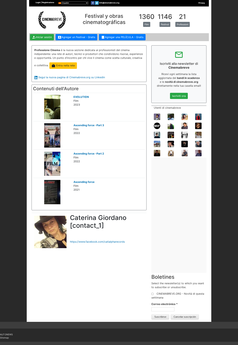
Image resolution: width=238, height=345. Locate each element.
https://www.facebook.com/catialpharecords (97, 241)
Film (147, 24)
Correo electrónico (164, 304)
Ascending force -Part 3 (89, 125)
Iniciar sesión (42, 37)
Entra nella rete (63, 66)
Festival (165, 24)
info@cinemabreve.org (109, 3)
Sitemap (4, 337)
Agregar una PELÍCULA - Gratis (122, 37)
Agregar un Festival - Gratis (76, 37)
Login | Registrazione (45, 2)
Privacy (201, 3)
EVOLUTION (81, 96)
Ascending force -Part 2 (89, 153)
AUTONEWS (6, 334)
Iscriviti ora (179, 96)
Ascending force (84, 182)
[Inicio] (51, 19)
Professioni (182, 24)
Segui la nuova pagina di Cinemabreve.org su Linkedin (71, 77)
